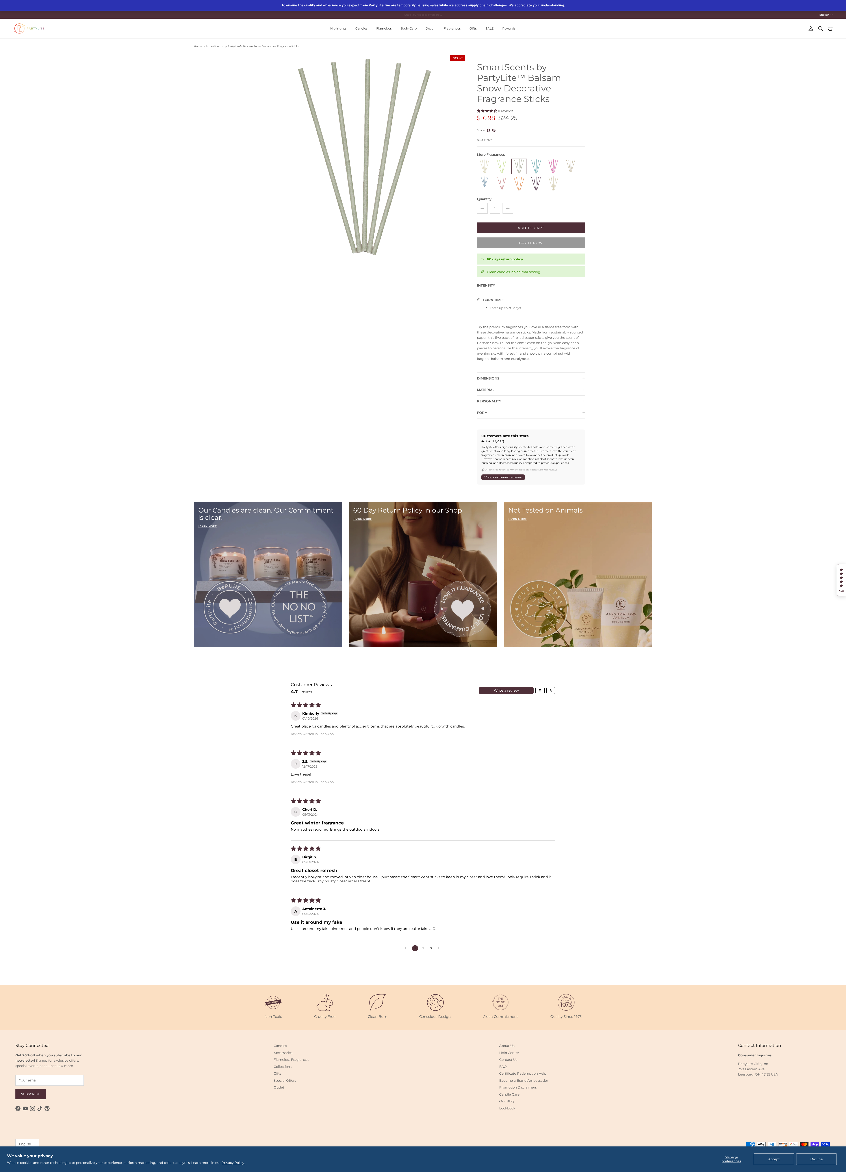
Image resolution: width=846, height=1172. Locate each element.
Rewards (509, 28)
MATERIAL (485, 390)
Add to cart (531, 228)
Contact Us (508, 1059)
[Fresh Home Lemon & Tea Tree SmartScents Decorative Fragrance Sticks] (502, 166)
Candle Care (509, 1094)
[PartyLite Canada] (29, 28)
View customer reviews (503, 477)
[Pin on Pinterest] (493, 130)
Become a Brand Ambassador (523, 1080)
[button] (841, 580)
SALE (490, 28)
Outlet (279, 1087)
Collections (282, 1067)
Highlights (338, 28)
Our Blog (506, 1101)
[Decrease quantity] (482, 208)
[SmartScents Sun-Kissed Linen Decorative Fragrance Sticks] (553, 183)
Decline (816, 1159)
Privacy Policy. (233, 1163)
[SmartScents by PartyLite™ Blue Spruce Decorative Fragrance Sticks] (536, 166)
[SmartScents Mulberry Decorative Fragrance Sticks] (536, 183)
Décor (430, 28)
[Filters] (540, 690)
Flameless (384, 28)
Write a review (506, 690)
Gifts (473, 28)
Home (198, 46)
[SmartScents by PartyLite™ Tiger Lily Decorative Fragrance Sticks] (519, 183)
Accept (774, 1159)
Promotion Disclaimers (518, 1087)
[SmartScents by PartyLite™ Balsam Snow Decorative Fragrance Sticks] (519, 166)
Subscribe (30, 1094)
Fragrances (452, 28)
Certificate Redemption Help (522, 1073)
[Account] (809, 28)
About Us (506, 1046)
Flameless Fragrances (291, 1059)
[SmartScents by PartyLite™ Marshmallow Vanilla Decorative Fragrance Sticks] (570, 166)
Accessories (283, 1053)
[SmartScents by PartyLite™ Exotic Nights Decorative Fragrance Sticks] (553, 166)
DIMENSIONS (488, 378)
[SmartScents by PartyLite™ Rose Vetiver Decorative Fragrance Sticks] (502, 183)
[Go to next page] (439, 948)
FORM (482, 413)
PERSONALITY (489, 401)
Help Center (509, 1053)
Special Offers (285, 1080)
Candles (361, 28)
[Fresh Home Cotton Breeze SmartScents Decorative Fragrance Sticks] (484, 166)
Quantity (484, 199)
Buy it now (531, 243)
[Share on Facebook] (488, 130)
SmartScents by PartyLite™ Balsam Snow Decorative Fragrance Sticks (252, 46)
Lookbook (507, 1108)
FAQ (503, 1067)
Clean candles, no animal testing (513, 272)
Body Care (409, 28)
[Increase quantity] (508, 208)
